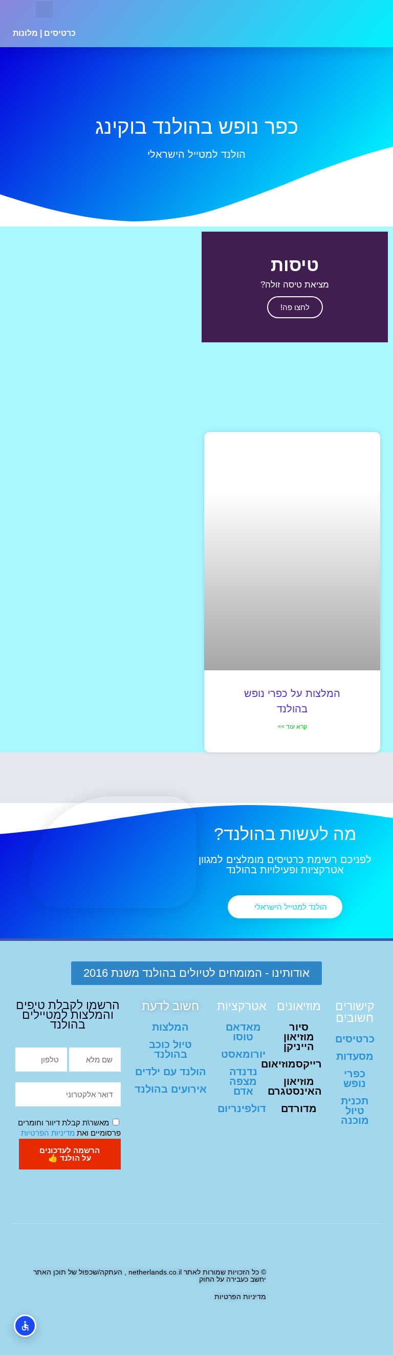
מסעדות (355, 1056)
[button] (147, 23)
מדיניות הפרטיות (48, 1132)
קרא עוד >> (292, 726)
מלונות (25, 33)
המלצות (170, 1027)
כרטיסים (60, 33)
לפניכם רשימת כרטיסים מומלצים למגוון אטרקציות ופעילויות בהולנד (285, 864)
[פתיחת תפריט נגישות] (25, 1326)
